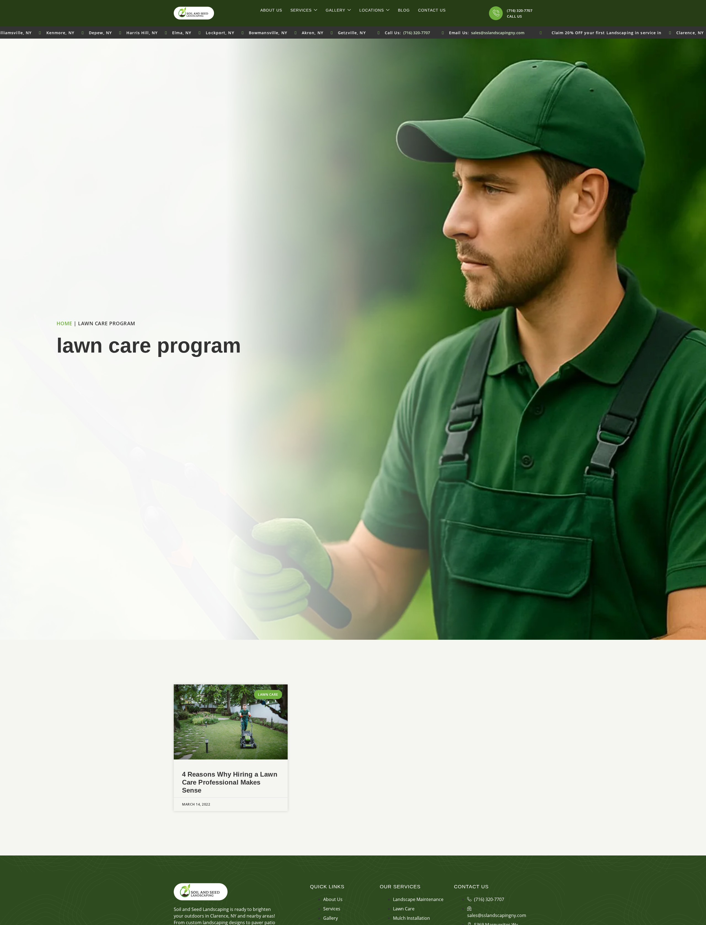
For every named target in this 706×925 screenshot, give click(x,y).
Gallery (335, 10)
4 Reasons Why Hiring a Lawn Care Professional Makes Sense (229, 782)
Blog (404, 10)
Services (301, 10)
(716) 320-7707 (519, 10)
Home (64, 323)
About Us (271, 10)
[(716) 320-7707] (496, 13)
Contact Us (432, 10)
